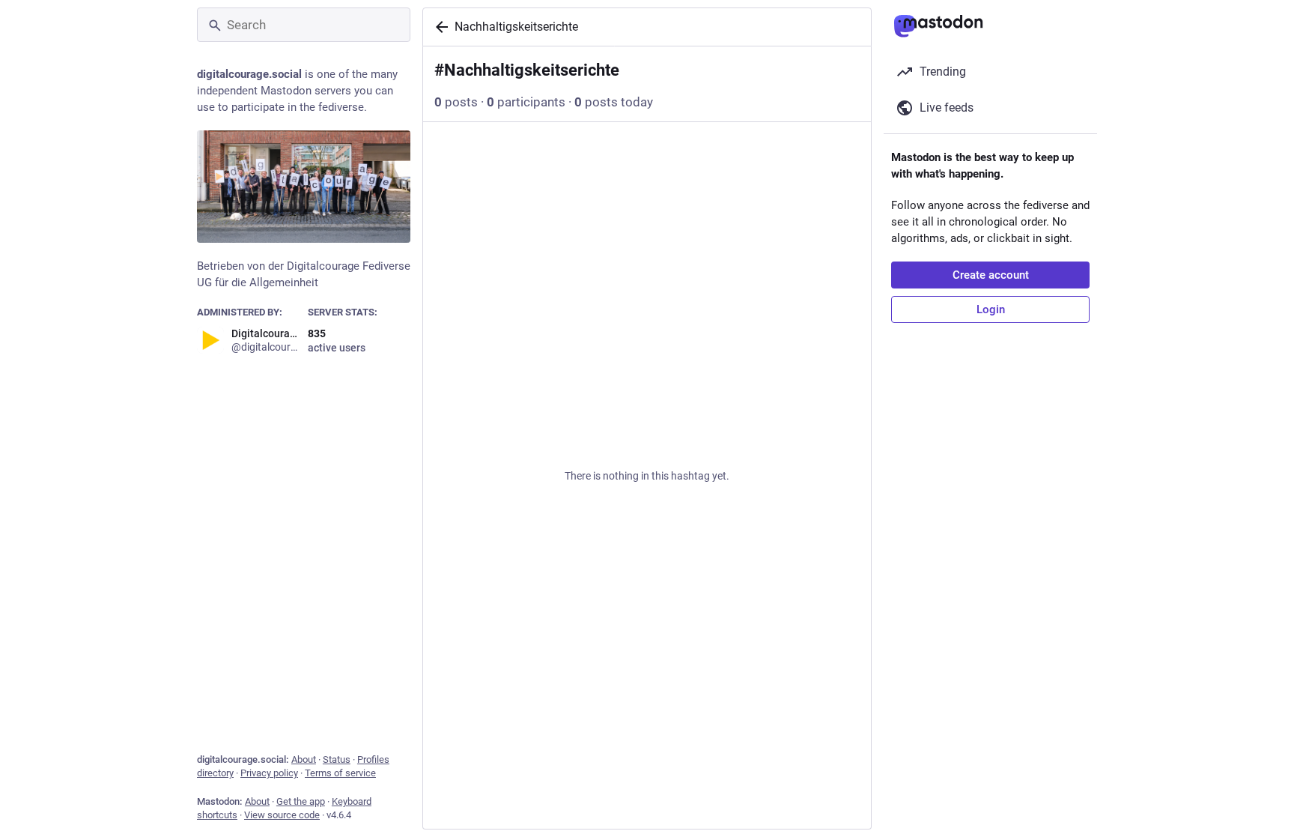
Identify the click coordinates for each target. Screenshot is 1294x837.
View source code (282, 815)
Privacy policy (269, 773)
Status (336, 759)
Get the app (300, 801)
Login (990, 309)
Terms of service (340, 773)
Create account (991, 275)
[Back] (439, 27)
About (303, 759)
